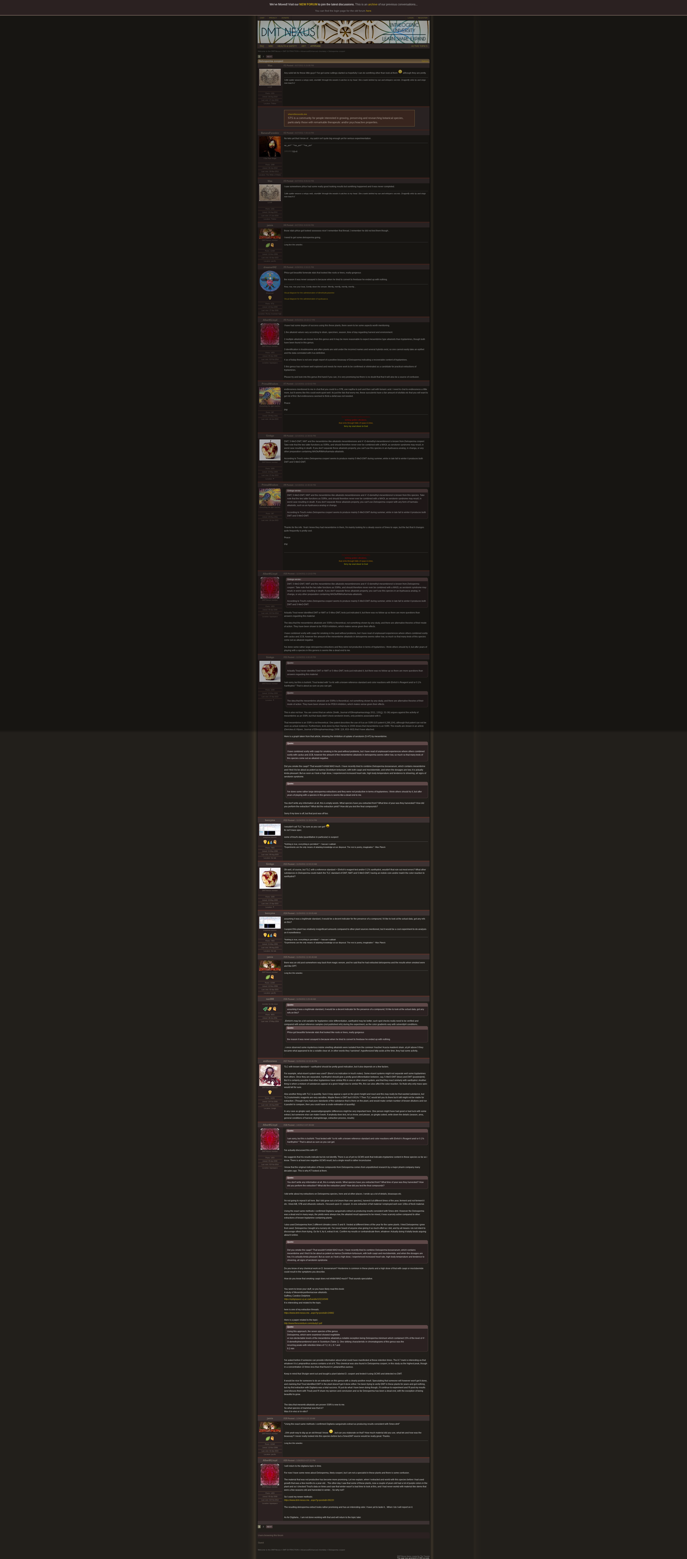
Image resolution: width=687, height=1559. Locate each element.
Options (425, 61)
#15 (285, 957)
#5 (285, 267)
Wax (270, 65)
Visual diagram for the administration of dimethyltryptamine (309, 293)
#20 (285, 1460)
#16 (285, 999)
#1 (285, 65)
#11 (285, 657)
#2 (285, 133)
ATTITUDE (315, 46)
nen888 (270, 999)
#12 (285, 820)
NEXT (269, 57)
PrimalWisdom (270, 384)
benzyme (270, 820)
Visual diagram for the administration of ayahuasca (306, 299)
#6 (285, 320)
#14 (285, 913)
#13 (285, 864)
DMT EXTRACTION (291, 51)
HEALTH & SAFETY (287, 46)
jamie (270, 225)
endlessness (270, 1061)
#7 (285, 384)
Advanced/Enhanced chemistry (313, 51)
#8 (285, 436)
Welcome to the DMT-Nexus (269, 51)
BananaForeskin (270, 133)
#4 (285, 225)
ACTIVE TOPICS (419, 46)
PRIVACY (273, 18)
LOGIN (410, 18)
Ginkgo (270, 435)
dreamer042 (270, 267)
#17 (285, 1061)
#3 (285, 181)
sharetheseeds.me (297, 114)
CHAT (262, 18)
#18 (285, 1125)
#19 (285, 1418)
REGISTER (422, 18)
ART (303, 46)
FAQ (262, 46)
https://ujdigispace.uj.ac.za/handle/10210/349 (306, 1299)
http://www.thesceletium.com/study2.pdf (303, 1323)
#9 (285, 485)
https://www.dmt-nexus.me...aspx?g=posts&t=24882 (309, 1313)
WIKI (271, 46)
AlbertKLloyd (270, 320)
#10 (285, 573)
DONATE (285, 18)
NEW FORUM (308, 4)
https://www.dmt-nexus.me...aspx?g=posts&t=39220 (309, 1500)
